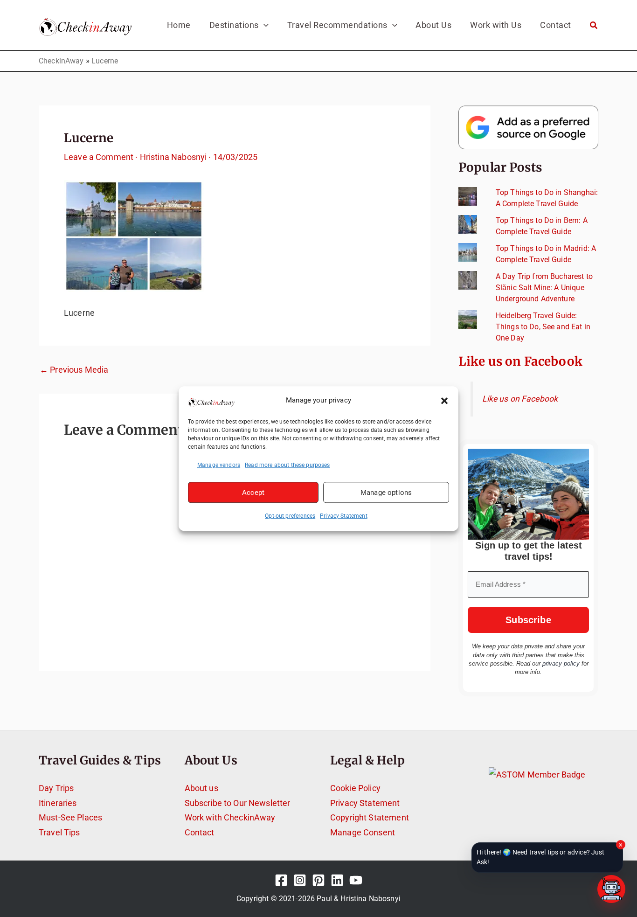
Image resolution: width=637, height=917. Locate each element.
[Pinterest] (318, 880)
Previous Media (74, 370)
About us (201, 788)
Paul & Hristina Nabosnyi (359, 898)
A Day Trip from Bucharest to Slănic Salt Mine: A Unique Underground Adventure (544, 287)
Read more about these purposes (287, 465)
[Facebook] (281, 880)
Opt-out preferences (290, 516)
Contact (200, 832)
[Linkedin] (337, 880)
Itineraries (58, 803)
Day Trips (56, 788)
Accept (253, 492)
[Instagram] (299, 880)
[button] (444, 400)
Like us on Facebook (520, 361)
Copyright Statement (369, 817)
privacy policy (561, 663)
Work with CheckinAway (230, 817)
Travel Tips (59, 832)
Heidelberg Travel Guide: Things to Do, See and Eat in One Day (543, 326)
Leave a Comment (98, 157)
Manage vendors (218, 465)
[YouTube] (355, 880)
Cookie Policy (355, 788)
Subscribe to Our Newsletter (238, 803)
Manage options (386, 492)
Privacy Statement (343, 516)
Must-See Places (70, 817)
